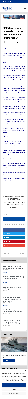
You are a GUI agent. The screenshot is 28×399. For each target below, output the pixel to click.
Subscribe (9, 360)
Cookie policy (14, 396)
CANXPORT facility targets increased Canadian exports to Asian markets (12, 299)
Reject (14, 389)
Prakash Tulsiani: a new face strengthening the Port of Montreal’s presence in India (12, 322)
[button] (25, 370)
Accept (14, 385)
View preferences (14, 393)
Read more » (5, 272)
